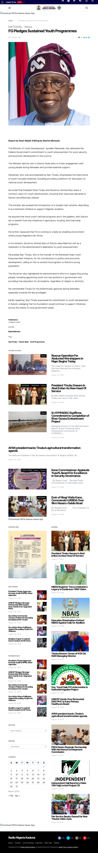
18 (22, 778)
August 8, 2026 (57, 822)
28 (38, 782)
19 (27, 778)
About (10, 843)
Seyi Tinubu (12, 342)
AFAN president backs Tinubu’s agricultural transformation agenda (69, 715)
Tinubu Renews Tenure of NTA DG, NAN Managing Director (68, 654)
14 (38, 774)
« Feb (10, 795)
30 (11, 786)
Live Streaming (28, 843)
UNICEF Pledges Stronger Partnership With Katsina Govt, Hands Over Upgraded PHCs (20, 606)
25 (22, 782)
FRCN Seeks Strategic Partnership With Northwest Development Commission (69, 749)
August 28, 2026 (14, 598)
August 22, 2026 (57, 693)
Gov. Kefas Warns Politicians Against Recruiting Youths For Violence (20, 629)
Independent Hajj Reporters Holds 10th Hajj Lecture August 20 (68, 784)
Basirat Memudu (14, 331)
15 (44, 774)
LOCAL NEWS (27, 470)
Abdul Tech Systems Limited (68, 847)
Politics (43, 470)
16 (11, 778)
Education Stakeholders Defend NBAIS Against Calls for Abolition (68, 621)
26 (27, 782)
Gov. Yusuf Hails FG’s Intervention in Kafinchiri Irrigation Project (69, 688)
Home (10, 21)
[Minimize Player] (94, 3)
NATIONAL (15, 27)
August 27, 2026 (57, 559)
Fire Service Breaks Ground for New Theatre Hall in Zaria (69, 817)
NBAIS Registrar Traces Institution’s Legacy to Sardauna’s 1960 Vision (69, 588)
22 (44, 778)
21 (38, 778)
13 (33, 774)
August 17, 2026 (57, 755)
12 (27, 774)
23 (11, 782)
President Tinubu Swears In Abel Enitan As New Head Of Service (67, 554)
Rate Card (48, 843)
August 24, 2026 (57, 592)
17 (17, 778)
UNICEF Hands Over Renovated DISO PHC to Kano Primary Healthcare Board (67, 701)
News (28, 27)
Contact (18, 843)
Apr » (17, 795)
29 (44, 782)
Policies (56, 843)
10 (17, 774)
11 (22, 774)
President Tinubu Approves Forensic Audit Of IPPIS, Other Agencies (20, 593)
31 (17, 786)
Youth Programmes (37, 342)
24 (16, 782)
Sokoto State (23, 342)
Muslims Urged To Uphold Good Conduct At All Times (19, 640)
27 (33, 782)
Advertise (39, 843)
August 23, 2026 (57, 659)
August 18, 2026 (57, 707)
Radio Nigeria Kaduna (28, 847)
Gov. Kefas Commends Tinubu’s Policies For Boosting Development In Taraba (20, 618)
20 (33, 778)
